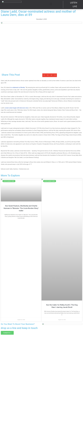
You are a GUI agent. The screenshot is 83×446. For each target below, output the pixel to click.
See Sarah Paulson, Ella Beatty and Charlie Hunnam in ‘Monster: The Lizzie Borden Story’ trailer (21, 208)
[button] (51, 4)
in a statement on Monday (17, 87)
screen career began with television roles (16, 108)
